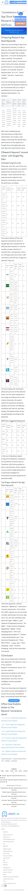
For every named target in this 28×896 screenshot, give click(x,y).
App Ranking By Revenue (9, 839)
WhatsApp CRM (6, 867)
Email (16, 771)
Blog (4, 860)
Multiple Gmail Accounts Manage (10, 876)
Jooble (4, 874)
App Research (6, 837)
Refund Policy (6, 858)
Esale (4, 881)
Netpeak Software (7, 872)
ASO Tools (14, 700)
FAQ (4, 844)
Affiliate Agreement (7, 851)
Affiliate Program (7, 849)
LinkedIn (25, 771)
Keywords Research (8, 834)
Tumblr (11, 771)
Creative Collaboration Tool (9, 883)
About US (5, 862)
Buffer (20, 771)
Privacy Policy (6, 853)
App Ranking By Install (8, 841)
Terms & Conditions (7, 855)
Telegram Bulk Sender (8, 879)
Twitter (2, 771)
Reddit (7, 771)
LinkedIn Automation (8, 870)
